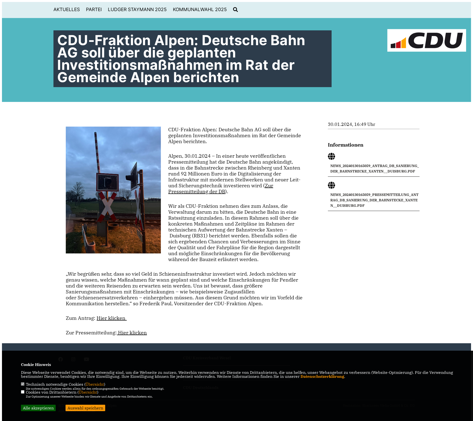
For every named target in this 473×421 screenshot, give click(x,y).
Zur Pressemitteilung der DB (220, 188)
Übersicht (94, 384)
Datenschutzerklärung (322, 376)
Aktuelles (66, 9)
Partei (94, 9)
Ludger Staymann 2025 (137, 9)
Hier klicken (112, 318)
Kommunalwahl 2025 (200, 9)
